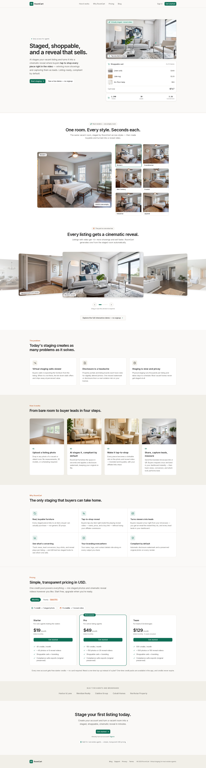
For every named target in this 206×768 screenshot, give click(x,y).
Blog (119, 4)
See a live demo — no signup (60, 81)
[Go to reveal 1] (100, 304)
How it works (84, 4)
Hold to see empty (102, 204)
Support (117, 761)
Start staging (36, 81)
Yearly (50, 600)
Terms (131, 761)
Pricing (111, 4)
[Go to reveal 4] (105, 304)
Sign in (159, 4)
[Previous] (95, 305)
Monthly (35, 600)
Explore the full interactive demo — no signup (102, 318)
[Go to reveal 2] (102, 304)
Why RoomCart (99, 4)
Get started (170, 4)
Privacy (124, 761)
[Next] (111, 305)
